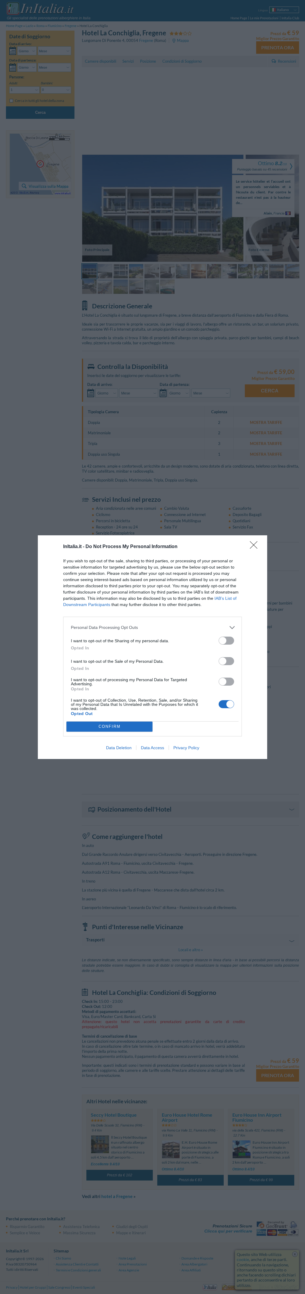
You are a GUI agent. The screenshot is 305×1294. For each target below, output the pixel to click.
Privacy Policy (186, 747)
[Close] (255, 547)
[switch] (226, 641)
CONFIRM (110, 726)
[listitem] (152, 627)
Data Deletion (119, 747)
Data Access (152, 747)
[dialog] (152, 647)
